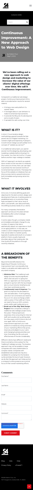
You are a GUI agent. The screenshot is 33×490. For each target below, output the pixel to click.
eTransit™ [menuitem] (18, 465)
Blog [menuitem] (3, 461)
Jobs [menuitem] (10, 461)
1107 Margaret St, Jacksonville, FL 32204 (13, 480)
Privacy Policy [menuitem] (6, 465)
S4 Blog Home (16, 15)
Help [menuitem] (18, 461)
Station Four (13, 54)
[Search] (27, 22)
